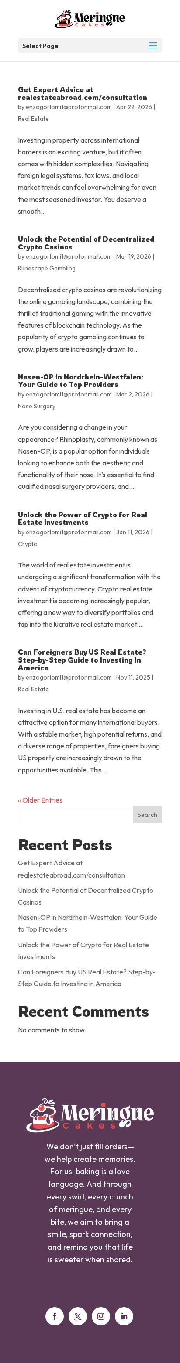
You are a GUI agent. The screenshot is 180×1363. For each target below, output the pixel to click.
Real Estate (33, 119)
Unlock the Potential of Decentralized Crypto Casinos (86, 243)
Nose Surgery (36, 406)
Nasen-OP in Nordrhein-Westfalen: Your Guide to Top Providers (80, 380)
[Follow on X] (78, 1316)
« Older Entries (40, 800)
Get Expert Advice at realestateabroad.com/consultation (82, 93)
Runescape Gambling (47, 268)
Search (147, 815)
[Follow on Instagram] (101, 1316)
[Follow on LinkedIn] (124, 1316)
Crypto (28, 544)
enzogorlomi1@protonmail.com (69, 107)
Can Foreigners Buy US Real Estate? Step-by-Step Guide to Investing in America (82, 660)
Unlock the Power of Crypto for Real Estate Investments (82, 518)
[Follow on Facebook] (54, 1316)
